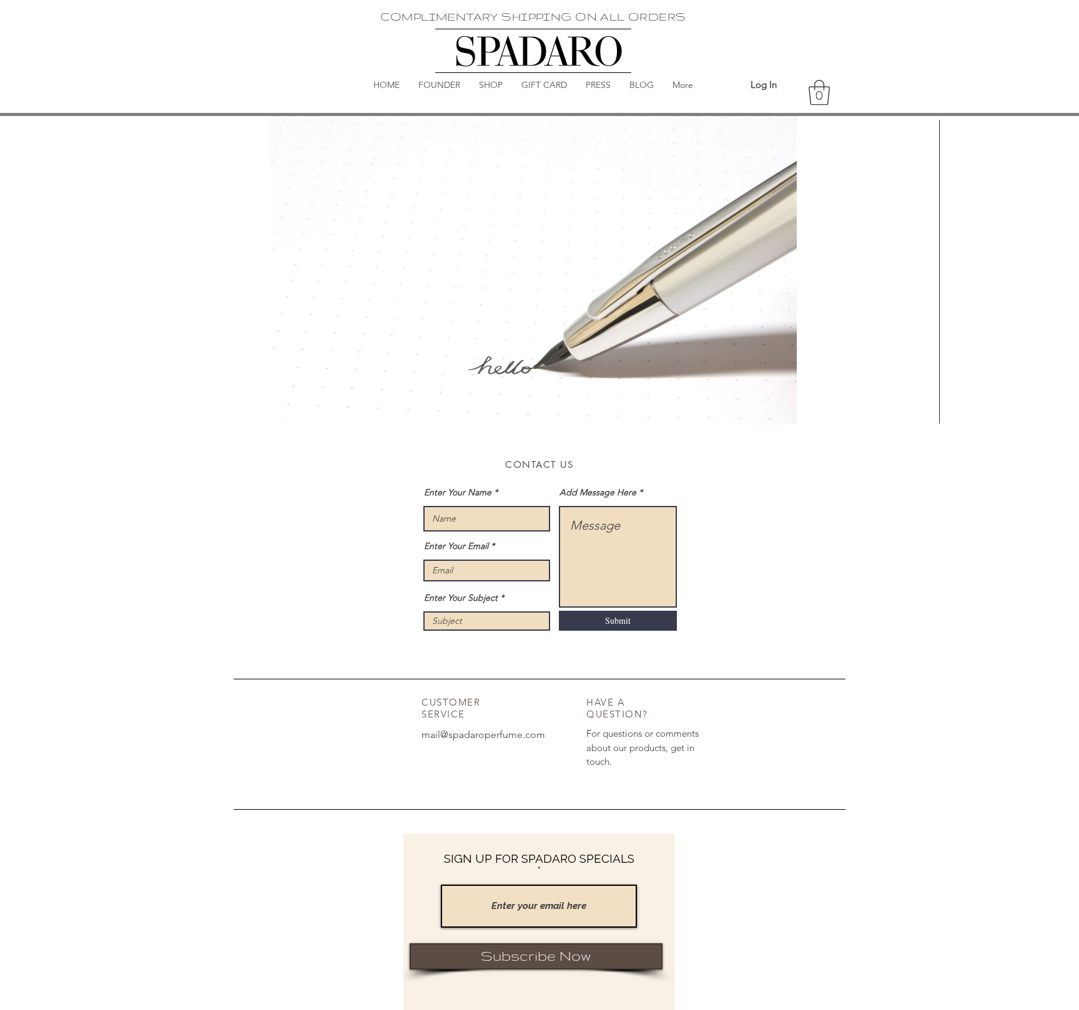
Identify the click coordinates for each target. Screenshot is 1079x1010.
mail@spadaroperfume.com (483, 735)
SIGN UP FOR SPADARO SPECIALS (539, 859)
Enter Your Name (457, 492)
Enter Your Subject (461, 597)
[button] (819, 92)
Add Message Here (597, 492)
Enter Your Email (456, 545)
